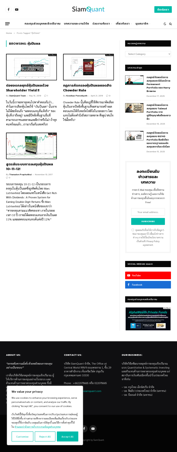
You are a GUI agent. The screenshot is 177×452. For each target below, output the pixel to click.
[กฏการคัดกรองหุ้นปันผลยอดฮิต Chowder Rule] (88, 67)
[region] (45, 415)
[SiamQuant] (88, 9)
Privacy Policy (153, 241)
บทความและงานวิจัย (76, 24)
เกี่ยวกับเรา (123, 24)
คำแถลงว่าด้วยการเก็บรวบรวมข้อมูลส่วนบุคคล (38, 426)
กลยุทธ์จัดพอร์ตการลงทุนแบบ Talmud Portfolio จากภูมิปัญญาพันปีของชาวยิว (159, 112)
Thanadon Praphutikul (20, 174)
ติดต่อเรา (163, 9)
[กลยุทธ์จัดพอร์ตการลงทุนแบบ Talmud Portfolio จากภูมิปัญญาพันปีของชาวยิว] (134, 108)
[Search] (170, 24)
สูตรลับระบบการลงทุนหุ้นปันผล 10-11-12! (29, 166)
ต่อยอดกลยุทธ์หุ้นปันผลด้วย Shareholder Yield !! (27, 87)
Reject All (45, 436)
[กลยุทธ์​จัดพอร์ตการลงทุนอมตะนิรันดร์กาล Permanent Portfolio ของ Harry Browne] (134, 80)
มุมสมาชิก (142, 24)
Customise (22, 436)
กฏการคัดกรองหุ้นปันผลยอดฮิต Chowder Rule (87, 87)
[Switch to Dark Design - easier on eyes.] (165, 23)
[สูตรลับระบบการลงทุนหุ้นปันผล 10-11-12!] (31, 146)
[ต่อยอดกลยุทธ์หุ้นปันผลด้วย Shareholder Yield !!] (31, 67)
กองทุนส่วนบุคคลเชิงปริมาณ (42, 24)
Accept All (68, 436)
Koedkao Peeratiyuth (76, 95)
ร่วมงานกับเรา (101, 24)
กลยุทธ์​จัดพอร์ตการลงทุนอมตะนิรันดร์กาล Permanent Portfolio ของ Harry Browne (158, 84)
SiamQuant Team (17, 95)
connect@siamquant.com (86, 391)
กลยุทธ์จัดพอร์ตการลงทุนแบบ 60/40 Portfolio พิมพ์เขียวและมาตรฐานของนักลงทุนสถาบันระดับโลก (158, 139)
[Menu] (7, 24)
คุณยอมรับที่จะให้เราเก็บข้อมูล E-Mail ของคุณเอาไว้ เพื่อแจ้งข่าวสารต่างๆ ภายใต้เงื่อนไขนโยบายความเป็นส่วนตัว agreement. (149, 237)
